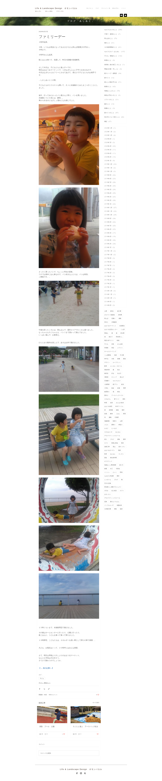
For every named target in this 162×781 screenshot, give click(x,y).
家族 (124, 359)
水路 (112, 359)
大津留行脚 (107, 509)
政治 (122, 384)
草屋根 (106, 348)
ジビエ (106, 424)
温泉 (105, 501)
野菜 (121, 472)
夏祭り (113, 424)
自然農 (120, 315)
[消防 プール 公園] (52, 714)
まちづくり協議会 (109, 315)
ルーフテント (117, 362)
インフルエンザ (109, 505)
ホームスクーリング (110, 351)
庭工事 (119, 311)
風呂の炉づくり (109, 340)
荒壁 (124, 388)
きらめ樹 (120, 344)
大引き (106, 490)
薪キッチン (122, 446)
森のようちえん (114, 501)
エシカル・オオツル (116, 366)
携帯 (124, 439)
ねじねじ (118, 432)
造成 (105, 413)
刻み (118, 370)
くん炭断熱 (107, 355)
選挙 (118, 476)
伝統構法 (122, 326)
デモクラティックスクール (112, 435)
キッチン (121, 454)
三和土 (106, 388)
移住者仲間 (113, 457)
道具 (111, 403)
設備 (118, 388)
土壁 (105, 311)
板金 (112, 388)
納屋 (105, 468)
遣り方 (121, 465)
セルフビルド (117, 381)
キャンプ (114, 377)
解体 (111, 413)
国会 (105, 457)
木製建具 (114, 322)
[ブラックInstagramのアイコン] (81, 773)
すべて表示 (96, 702)
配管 (105, 366)
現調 (119, 450)
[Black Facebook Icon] (77, 773)
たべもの (114, 428)
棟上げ (122, 377)
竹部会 (118, 468)
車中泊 (106, 359)
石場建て (107, 381)
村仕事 (122, 333)
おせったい (107, 494)
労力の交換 (107, 483)
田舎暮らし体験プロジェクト (112, 487)
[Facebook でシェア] (39, 689)
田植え (106, 333)
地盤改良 (119, 505)
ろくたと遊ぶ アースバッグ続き (85, 726)
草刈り (106, 322)
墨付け (106, 395)
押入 (105, 439)
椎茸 (123, 410)
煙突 (124, 413)
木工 (111, 468)
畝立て (111, 337)
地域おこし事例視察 (110, 465)
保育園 (111, 410)
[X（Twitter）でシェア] (44, 689)
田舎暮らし (119, 337)
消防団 (106, 377)
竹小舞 (122, 355)
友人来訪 (114, 490)
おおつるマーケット (110, 326)
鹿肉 (124, 399)
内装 (112, 344)
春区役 (106, 373)
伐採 (115, 355)
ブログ (112, 439)
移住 (118, 392)
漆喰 (120, 318)
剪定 (112, 348)
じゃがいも (107, 479)
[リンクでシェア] (49, 689)
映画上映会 (114, 443)
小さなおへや (108, 432)
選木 (122, 443)
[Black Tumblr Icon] (85, 773)
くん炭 (123, 329)
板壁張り (107, 392)
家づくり (116, 399)
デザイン (107, 362)
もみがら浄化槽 (109, 476)
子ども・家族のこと (45, 683)
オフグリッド (108, 461)
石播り (113, 318)
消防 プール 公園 (47, 726)
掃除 (118, 439)
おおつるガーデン (109, 450)
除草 (105, 454)
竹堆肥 (117, 417)
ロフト (106, 443)
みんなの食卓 (120, 403)
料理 (105, 403)
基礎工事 (107, 446)
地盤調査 (107, 421)
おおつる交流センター (110, 329)
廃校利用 (107, 370)
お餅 (121, 421)
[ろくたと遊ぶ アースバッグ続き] (86, 714)
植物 (117, 410)
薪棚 (118, 359)
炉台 (112, 373)
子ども (42, 678)
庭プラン (115, 384)
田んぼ (106, 318)
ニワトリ (120, 348)
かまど (106, 428)
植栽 (118, 340)
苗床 (121, 509)
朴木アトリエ (119, 406)
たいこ (115, 472)
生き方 (119, 373)
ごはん (118, 413)
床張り (112, 311)
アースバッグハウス (117, 395)
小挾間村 (107, 384)
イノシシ (107, 472)
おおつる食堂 (108, 406)
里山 (114, 446)
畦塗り (115, 421)
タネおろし (107, 399)
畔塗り (121, 424)
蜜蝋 (110, 417)
